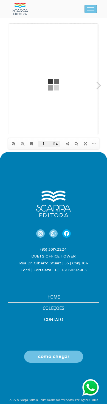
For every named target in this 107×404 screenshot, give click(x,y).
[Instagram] (40, 233)
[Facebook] (66, 233)
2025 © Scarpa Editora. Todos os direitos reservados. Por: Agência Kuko (53, 400)
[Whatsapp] (53, 233)
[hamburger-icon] (91, 9)
